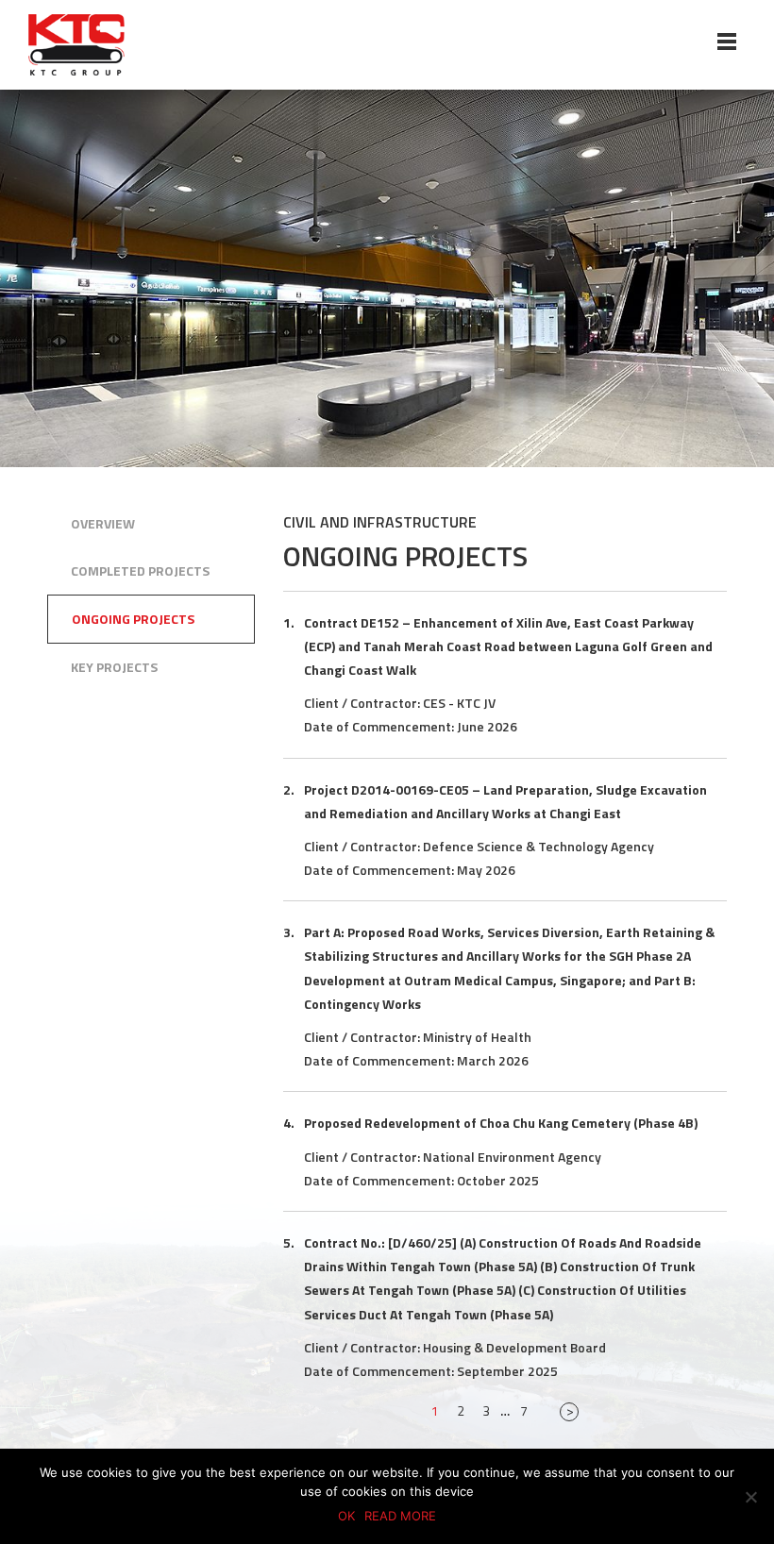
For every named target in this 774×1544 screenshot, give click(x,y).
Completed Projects (140, 570)
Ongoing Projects (133, 619)
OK (346, 1515)
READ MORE (400, 1515)
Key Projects (114, 667)
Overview (103, 523)
